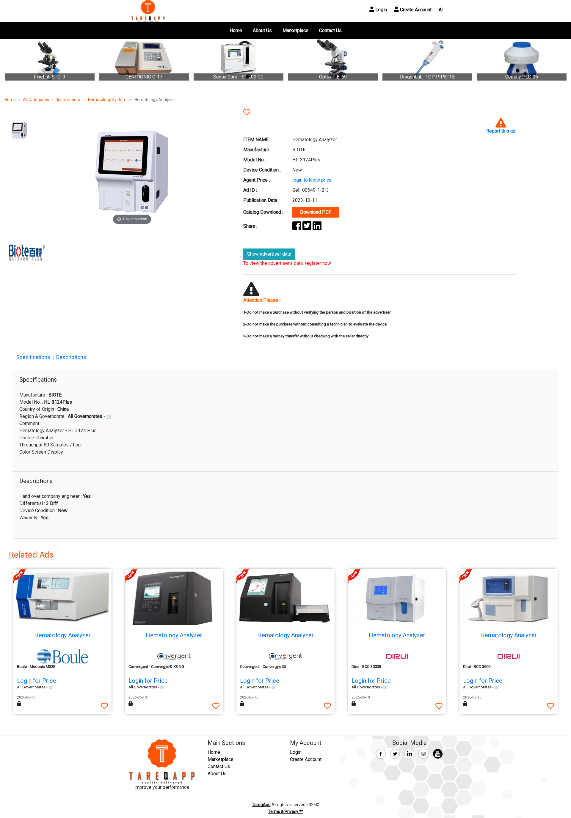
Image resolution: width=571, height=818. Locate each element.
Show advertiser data (269, 254)
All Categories (36, 99)
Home (236, 30)
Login (380, 9)
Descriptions (71, 357)
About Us (262, 30)
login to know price (312, 180)
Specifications (33, 357)
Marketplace (295, 30)
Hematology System (106, 99)
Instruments (68, 99)
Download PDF (315, 212)
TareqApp (261, 804)
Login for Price (36, 680)
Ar (441, 9)
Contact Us (330, 30)
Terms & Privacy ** (285, 811)
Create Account (415, 9)
